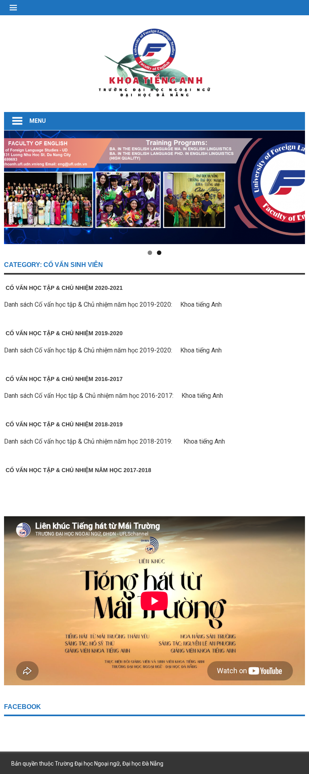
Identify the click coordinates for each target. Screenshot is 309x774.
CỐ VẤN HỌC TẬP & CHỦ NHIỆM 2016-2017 (63, 379)
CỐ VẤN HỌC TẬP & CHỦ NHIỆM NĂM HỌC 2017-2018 (77, 470)
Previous (14, 185)
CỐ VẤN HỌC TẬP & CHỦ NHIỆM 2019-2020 (63, 333)
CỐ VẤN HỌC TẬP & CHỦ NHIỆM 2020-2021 (63, 288)
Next (295, 185)
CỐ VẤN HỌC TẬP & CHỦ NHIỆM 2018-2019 (63, 424)
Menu (37, 121)
